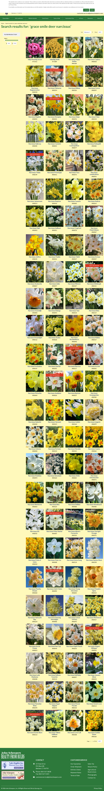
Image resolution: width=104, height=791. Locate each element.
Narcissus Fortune (54, 449)
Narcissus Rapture (54, 201)
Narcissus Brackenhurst (74, 338)
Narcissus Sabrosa (35, 144)
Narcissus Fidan (94, 117)
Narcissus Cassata (74, 201)
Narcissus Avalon (54, 338)
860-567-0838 (46, 771)
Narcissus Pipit (35, 228)
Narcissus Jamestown (34, 201)
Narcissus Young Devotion (74, 590)
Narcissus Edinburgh (94, 284)
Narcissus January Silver (94, 676)
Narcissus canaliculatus (94, 173)
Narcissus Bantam (74, 393)
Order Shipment (76, 767)
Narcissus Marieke (74, 449)
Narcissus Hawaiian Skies (34, 705)
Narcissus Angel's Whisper (94, 647)
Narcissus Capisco (94, 59)
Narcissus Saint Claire (54, 589)
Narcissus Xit (34, 531)
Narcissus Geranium (54, 476)
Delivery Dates (76, 769)
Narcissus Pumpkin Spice (94, 590)
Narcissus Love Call (74, 732)
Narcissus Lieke (54, 284)
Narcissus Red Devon (94, 617)
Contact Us (91, 778)
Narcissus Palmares (54, 88)
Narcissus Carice (94, 88)
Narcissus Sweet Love (94, 704)
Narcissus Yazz (74, 172)
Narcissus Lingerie (94, 422)
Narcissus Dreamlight (34, 338)
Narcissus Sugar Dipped (54, 705)
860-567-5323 (44, 774)
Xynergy (37, 788)
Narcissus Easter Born (34, 732)
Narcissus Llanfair (54, 366)
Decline (92, 10)
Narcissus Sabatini (34, 422)
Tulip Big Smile (54, 59)
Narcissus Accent (94, 366)
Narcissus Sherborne (35, 504)
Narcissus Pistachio (34, 393)
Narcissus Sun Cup (54, 646)
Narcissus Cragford (74, 228)
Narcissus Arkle (74, 476)
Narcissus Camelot (54, 144)
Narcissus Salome (35, 449)
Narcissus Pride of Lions (34, 561)
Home (2, 23)
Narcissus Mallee (94, 338)
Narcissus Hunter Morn (94, 560)
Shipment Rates (76, 772)
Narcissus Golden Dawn (94, 733)
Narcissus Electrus (74, 366)
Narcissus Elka (54, 504)
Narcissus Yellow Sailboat (54, 733)
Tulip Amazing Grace (35, 59)
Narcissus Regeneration (35, 89)
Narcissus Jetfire (35, 257)
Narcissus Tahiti (74, 257)
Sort (82, 32)
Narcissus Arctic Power (34, 647)
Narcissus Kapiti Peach (74, 646)
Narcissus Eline (94, 311)
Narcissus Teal (74, 311)
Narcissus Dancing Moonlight (54, 618)
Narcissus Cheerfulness (94, 229)
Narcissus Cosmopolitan (74, 145)
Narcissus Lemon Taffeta (74, 618)
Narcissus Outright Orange (94, 532)
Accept (86, 10)
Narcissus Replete (35, 117)
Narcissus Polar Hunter (54, 531)
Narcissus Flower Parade (74, 705)
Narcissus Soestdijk (34, 311)
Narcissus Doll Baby (74, 675)
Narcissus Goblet (74, 422)
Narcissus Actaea (94, 257)
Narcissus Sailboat (54, 228)
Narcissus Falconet (54, 422)
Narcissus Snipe (74, 117)
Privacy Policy (98, 788)
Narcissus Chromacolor (94, 477)
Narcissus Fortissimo (35, 366)
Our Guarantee (76, 764)
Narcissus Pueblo (54, 257)
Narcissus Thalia (34, 172)
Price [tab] (5, 38)
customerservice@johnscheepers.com (90, 13)
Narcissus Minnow (74, 284)
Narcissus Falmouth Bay (35, 618)
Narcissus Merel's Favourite (74, 532)
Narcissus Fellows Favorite (54, 676)
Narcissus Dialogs (54, 311)
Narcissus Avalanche (35, 284)
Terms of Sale (75, 775)
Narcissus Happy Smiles (74, 60)
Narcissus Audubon (54, 393)
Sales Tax (91, 764)
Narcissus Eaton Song (74, 560)
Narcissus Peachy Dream (35, 590)
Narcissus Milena (74, 88)
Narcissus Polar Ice (54, 560)
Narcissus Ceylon (94, 449)
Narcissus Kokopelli (94, 144)
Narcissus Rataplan (54, 117)
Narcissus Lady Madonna (35, 676)
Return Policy (92, 767)
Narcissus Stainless (34, 476)
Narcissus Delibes (74, 504)
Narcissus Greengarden (94, 394)
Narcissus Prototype (54, 172)
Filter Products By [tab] (10, 34)
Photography (92, 775)
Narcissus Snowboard (94, 504)
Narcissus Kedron (94, 201)
